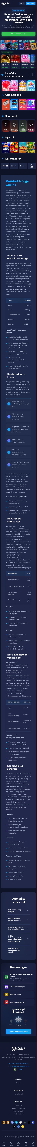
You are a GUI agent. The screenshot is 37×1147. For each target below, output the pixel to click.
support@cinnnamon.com (19, 1063)
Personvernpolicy (18, 1111)
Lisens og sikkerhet (18, 1108)
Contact (18, 1083)
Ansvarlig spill (18, 1094)
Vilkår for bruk (18, 1114)
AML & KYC (18, 1105)
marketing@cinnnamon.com (19, 1066)
